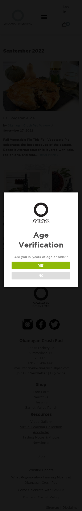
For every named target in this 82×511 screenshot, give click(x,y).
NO (41, 275)
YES (41, 265)
